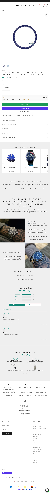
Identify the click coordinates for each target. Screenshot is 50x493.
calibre (30, 188)
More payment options (25, 111)
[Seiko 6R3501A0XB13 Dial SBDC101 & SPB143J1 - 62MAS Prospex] (35, 368)
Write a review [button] (17, 304)
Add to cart (25, 104)
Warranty (35, 460)
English (32, 481)
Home (3, 10)
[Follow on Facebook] (2, 477)
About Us (35, 436)
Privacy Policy (36, 442)
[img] (6, 313)
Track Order (36, 432)
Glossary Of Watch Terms (39, 458)
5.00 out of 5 (28, 290)
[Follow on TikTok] (16, 477)
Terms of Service (37, 440)
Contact (35, 438)
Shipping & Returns (37, 426)
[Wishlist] (44, 6)
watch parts (30, 181)
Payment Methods (37, 434)
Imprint (35, 462)
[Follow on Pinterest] (9, 477)
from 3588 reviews (24, 355)
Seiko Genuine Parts (38, 447)
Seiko (3, 70)
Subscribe (7, 433)
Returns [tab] (30, 275)
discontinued (7, 258)
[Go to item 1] (4, 66)
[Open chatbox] (47, 490)
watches (13, 389)
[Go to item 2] (8, 66)
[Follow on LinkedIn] (19, 477)
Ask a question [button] (33, 304)
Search (34, 424)
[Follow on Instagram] (6, 477)
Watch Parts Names (37, 455)
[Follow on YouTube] (13, 477)
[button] (5, 77)
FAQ (34, 453)
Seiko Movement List (38, 449)
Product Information (38, 445)
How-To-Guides (36, 451)
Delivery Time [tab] (21, 275)
